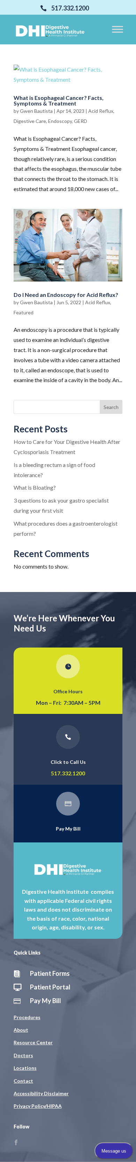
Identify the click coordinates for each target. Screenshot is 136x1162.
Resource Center (33, 1042)
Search (111, 407)
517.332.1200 (68, 773)
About (21, 1030)
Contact (23, 1081)
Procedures (27, 1017)
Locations (25, 1068)
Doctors (23, 1055)
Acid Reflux (100, 111)
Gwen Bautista (36, 111)
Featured (23, 312)
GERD (80, 121)
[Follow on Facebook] (16, 1142)
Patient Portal (50, 987)
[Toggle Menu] (117, 29)
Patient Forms (50, 973)
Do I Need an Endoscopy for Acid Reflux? (66, 294)
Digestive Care (30, 121)
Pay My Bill (68, 829)
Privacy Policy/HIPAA (38, 1106)
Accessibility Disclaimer (41, 1093)
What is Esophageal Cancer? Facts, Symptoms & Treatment (59, 100)
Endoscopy (60, 121)
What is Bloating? (35, 487)
